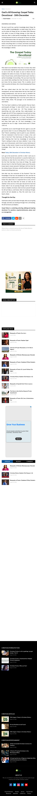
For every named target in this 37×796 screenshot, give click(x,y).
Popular (7, 461)
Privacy (29, 793)
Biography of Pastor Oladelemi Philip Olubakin (22, 362)
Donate (17, 791)
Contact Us (22, 793)
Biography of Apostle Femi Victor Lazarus (21, 384)
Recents (18, 461)
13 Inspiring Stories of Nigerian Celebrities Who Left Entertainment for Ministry (23, 759)
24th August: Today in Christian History (20, 731)
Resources (8, 793)
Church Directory (9, 791)
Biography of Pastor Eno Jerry (18, 333)
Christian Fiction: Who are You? (18, 666)
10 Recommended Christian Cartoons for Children (21, 744)
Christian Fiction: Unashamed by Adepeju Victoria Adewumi (21, 659)
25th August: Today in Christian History (20, 717)
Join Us (22, 791)
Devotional (8, 9)
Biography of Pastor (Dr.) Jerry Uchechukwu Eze (22, 399)
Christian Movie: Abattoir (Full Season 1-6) (21, 376)
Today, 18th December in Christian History (17, 152)
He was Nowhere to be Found (18, 724)
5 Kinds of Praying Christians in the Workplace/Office (19, 751)
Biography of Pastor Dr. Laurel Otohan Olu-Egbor (21, 370)
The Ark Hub (29, 791)
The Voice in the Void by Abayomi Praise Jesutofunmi (21, 391)
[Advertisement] (19, 322)
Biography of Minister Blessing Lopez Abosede (22, 355)
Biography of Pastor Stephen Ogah (19, 340)
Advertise (15, 793)
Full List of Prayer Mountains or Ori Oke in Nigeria (21, 348)
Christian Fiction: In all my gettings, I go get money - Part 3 (21, 652)
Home (3, 9)
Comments (29, 461)
